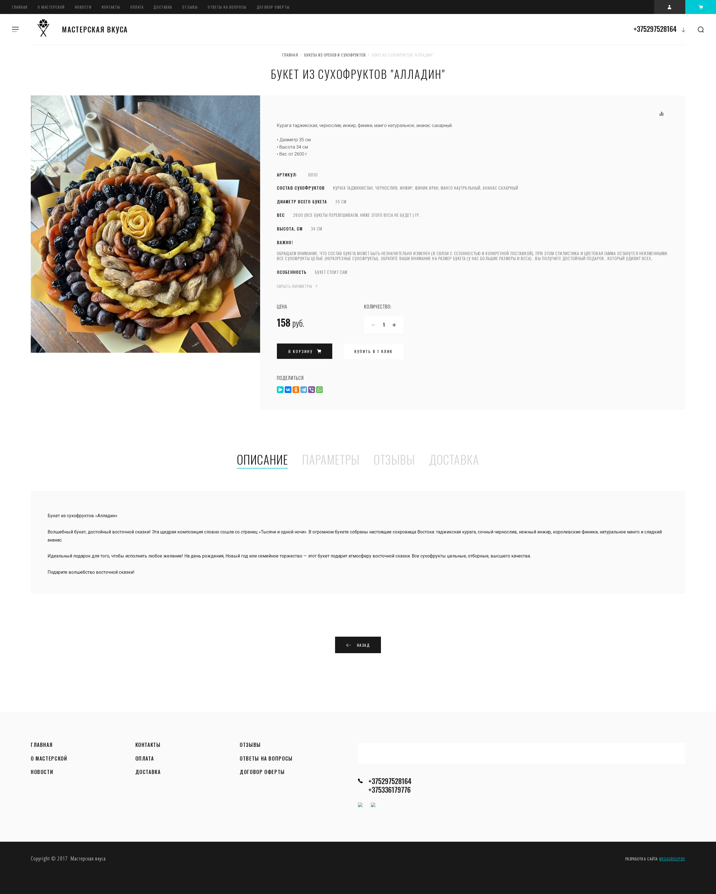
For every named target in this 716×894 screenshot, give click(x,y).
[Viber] (311, 389)
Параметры (331, 460)
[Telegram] (303, 389)
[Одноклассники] (296, 389)
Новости (83, 7)
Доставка (163, 7)
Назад (363, 645)
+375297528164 (655, 28)
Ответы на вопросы (227, 7)
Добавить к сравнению (661, 113)
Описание (262, 460)
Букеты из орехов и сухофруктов (335, 55)
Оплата (136, 7)
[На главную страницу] (43, 29)
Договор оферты (273, 7)
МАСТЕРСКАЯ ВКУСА (95, 29)
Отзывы (190, 7)
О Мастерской (51, 7)
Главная (20, 7)
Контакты (111, 7)
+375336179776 (389, 789)
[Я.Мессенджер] (280, 389)
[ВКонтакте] (288, 389)
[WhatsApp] (319, 389)
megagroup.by (672, 859)
